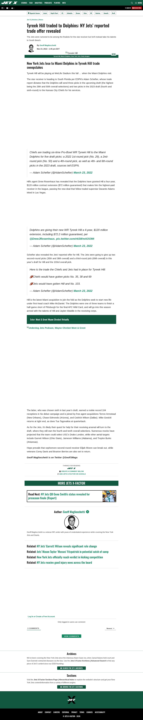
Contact (48, 712)
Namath (106, 13)
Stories (24, 2)
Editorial (65, 712)
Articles (35, 20)
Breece (78, 13)
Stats (85, 13)
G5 (62, 13)
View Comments (71, 636)
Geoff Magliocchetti (48, 45)
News (41, 20)
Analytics (38, 2)
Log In (128, 8)
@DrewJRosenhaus (42, 238)
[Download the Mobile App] (2, 8)
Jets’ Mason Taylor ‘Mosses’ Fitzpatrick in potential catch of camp (72, 551)
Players (57, 2)
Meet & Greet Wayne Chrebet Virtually (52, 319)
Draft (113, 13)
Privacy (74, 712)
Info (64, 2)
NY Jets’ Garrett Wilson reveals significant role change (67, 546)
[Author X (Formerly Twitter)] (87, 511)
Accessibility (100, 712)
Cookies (89, 712)
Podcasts (48, 2)
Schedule (69, 13)
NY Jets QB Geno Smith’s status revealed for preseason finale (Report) (59, 496)
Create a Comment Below (72, 471)
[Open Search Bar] (132, 3)
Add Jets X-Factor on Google (72, 474)
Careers (56, 712)
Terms (82, 712)
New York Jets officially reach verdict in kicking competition (70, 557)
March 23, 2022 (83, 172)
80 (91, 13)
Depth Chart (54, 13)
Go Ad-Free (137, 8)
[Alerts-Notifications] (7, 8)
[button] (138, 3)
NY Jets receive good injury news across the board (64, 562)
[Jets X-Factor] (10, 3)
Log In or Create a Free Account (41, 616)
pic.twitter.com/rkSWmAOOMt (75, 238)
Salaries (97, 13)
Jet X (29, 20)
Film (31, 2)
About (40, 712)
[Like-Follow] (12, 8)
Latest (45, 13)
